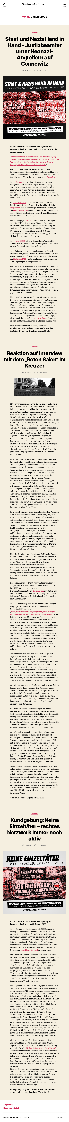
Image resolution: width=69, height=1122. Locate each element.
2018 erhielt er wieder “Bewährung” (41, 1048)
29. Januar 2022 (42, 70)
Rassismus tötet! (11, 1108)
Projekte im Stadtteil (29, 950)
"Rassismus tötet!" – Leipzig (19, 1117)
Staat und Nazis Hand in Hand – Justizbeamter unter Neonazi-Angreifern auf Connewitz (34, 51)
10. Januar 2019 (20, 182)
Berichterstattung (20, 210)
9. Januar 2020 (19, 203)
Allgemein (34, 32)
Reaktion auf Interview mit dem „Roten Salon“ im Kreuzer (34, 359)
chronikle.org (38, 591)
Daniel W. (30, 220)
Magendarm (15, 208)
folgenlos (51, 177)
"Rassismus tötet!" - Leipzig (34, 4)
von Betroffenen (41, 318)
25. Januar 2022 (19, 259)
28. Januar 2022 (42, 372)
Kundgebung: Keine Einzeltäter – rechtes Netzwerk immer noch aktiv (34, 829)
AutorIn (29, 70)
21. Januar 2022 (42, 845)
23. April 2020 (19, 241)
